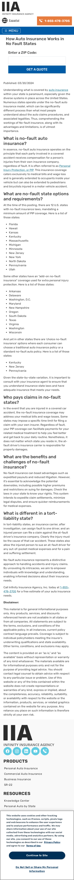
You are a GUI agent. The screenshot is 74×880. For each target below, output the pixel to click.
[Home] (19, 8)
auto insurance (58, 90)
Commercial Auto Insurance (23, 773)
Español (14, 20)
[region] (37, 845)
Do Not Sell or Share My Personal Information (37, 869)
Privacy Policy (52, 842)
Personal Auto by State (20, 806)
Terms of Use (33, 845)
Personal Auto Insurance (21, 768)
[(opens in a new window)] (7, 751)
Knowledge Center (16, 800)
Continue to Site (37, 855)
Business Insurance (17, 779)
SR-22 (8, 784)
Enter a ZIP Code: (22, 52)
